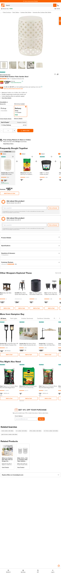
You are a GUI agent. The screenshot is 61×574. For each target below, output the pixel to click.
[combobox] (29, 5)
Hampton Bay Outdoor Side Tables (42, 12)
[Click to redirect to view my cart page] (58, 5)
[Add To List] (55, 74)
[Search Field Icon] (54, 5)
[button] (30, 237)
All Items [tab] (3, 318)
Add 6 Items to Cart (9, 193)
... (0, 12)
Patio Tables (15, 12)
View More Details (6, 98)
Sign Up (41, 419)
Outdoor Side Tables (25, 12)
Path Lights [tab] (13, 318)
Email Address (19, 416)
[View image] (3, 65)
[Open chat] (60, 21)
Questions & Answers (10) (18, 78)
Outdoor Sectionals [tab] (27, 318)
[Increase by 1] (14, 130)
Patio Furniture (7, 12)
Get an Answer (53, 208)
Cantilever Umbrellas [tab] (43, 318)
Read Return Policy (8, 143)
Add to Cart (26, 130)
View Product (5, 467)
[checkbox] (20, 154)
